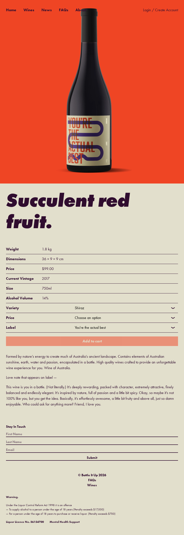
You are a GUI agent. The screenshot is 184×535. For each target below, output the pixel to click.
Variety (12, 307)
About (80, 9)
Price (10, 317)
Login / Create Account (160, 9)
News (46, 9)
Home (11, 9)
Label (11, 327)
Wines (28, 9)
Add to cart (92, 341)
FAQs (63, 9)
